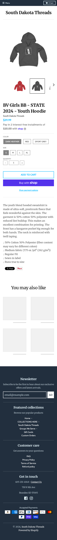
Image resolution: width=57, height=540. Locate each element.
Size (4, 148)
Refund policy (28, 466)
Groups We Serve (27, 428)
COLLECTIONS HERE (27, 421)
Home (27, 418)
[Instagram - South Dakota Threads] (31, 498)
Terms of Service (28, 463)
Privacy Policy (28, 459)
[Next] (53, 84)
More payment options (28, 190)
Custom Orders (28, 435)
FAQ (29, 456)
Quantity (7, 159)
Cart (50, 3)
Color (6, 137)
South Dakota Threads (29, 12)
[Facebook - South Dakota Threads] (26, 498)
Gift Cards (28, 432)
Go (50, 394)
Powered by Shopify (28, 530)
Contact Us (36, 482)
